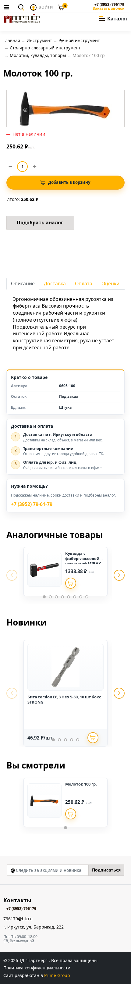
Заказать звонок (108, 8)
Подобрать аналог (40, 222)
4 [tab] (62, 596)
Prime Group (57, 975)
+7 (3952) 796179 (109, 4)
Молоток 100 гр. (81, 784)
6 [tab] (74, 596)
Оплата (83, 283)
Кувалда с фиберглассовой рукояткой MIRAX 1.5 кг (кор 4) (83, 561)
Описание (23, 283)
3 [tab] (56, 596)
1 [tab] (44, 596)
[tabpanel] (65, 571)
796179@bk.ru (18, 919)
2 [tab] (50, 596)
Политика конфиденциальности (36, 968)
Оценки (110, 283)
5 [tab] (68, 596)
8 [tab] (86, 596)
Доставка (55, 283)
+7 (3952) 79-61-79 (31, 504)
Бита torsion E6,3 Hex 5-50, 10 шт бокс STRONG (64, 699)
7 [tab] (80, 596)
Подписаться (106, 870)
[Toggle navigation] (7, 7)
